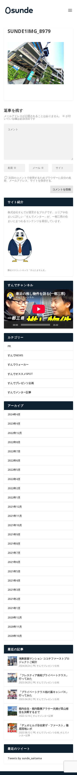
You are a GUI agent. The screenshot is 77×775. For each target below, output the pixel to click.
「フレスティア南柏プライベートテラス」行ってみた (44, 676)
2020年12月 (15, 617)
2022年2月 (14, 488)
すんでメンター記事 (19, 392)
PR (9, 346)
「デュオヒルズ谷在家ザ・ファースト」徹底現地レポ (44, 726)
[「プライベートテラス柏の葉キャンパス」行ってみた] (12, 694)
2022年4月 (14, 479)
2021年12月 (15, 506)
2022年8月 (14, 442)
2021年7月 (14, 552)
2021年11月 (15, 516)
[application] (38, 309)
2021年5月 (14, 571)
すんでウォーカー (18, 364)
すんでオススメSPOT (20, 374)
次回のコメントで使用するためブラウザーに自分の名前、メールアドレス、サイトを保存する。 (37, 179)
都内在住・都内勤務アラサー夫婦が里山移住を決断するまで (44, 710)
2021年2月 (14, 599)
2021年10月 (15, 525)
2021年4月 (14, 580)
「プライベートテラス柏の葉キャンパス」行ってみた (44, 693)
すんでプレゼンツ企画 (21, 383)
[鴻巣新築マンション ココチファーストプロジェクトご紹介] (12, 661)
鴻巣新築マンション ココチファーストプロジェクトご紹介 (44, 660)
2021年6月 (14, 562)
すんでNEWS (15, 355)
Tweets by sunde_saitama (25, 758)
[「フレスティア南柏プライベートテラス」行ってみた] (12, 677)
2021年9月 (14, 534)
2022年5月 (14, 469)
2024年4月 (14, 414)
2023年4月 (14, 423)
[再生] (9, 325)
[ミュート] (62, 325)
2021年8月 (14, 543)
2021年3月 (14, 589)
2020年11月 (15, 626)
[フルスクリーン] (68, 325)
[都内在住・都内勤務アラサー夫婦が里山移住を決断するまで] (12, 711)
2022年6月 (14, 460)
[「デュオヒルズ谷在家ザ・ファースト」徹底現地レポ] (12, 727)
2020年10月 (15, 636)
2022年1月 (14, 497)
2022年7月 (14, 451)
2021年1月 (14, 608)
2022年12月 (15, 433)
